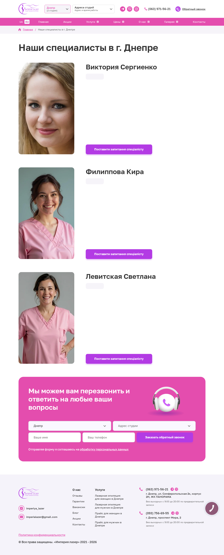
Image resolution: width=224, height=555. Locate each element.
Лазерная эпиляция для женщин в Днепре (109, 497)
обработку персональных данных (104, 449)
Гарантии (78, 501)
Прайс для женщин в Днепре (108, 515)
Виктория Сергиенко (121, 67)
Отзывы (77, 495)
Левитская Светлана (121, 276)
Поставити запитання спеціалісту (119, 149)
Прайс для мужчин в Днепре (108, 524)
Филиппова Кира (115, 171)
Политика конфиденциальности (42, 535)
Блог (75, 512)
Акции (67, 21)
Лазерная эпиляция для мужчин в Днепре (109, 506)
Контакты (199, 21)
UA (21, 21)
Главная (43, 21)
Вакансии (78, 507)
